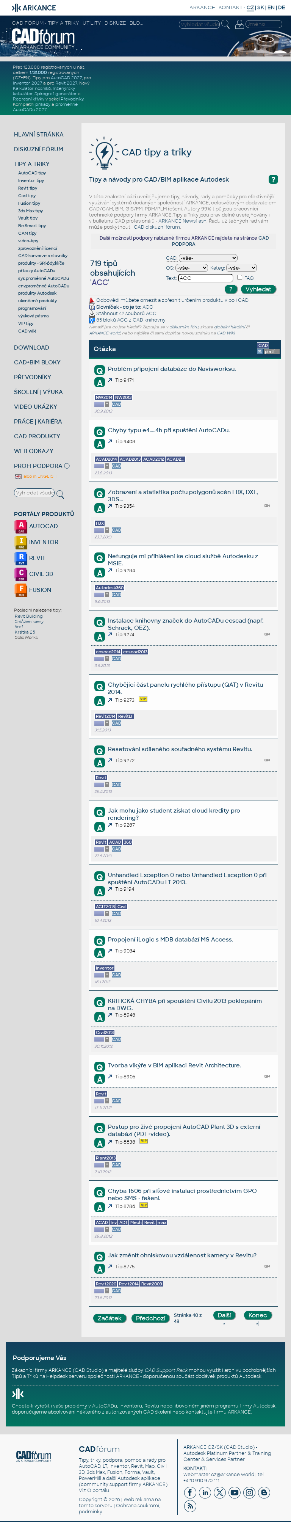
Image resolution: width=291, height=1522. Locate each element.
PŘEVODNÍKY (32, 377)
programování (32, 308)
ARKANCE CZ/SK (203, 1447)
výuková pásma (33, 316)
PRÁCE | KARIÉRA (38, 421)
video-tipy (28, 240)
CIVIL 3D (40, 573)
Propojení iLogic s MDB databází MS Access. (170, 939)
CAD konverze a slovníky (42, 255)
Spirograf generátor (55, 93)
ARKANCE (202, 7)
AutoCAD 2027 (66, 77)
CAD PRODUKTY (37, 436)
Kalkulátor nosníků (32, 88)
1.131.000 (38, 72)
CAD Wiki (226, 333)
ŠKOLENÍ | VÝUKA (38, 391)
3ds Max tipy (30, 210)
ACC (147, 307)
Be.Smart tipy (32, 225)
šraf (19, 626)
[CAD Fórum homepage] (43, 48)
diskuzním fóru (183, 327)
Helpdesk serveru (66, 1376)
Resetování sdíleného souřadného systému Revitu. (180, 749)
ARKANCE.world (104, 333)
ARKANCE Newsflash (182, 221)
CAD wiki (27, 331)
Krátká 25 (25, 632)
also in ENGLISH (39, 476)
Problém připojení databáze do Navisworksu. (172, 368)
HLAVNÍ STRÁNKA (39, 134)
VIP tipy (25, 323)
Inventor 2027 (27, 83)
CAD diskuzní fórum (157, 227)
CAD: (172, 258)
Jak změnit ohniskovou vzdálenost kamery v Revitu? (182, 1255)
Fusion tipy (29, 203)
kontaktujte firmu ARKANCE (218, 1412)
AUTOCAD (43, 526)
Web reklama (139, 1500)
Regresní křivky (28, 99)
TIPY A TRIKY (32, 164)
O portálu (98, 1490)
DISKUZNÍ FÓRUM (38, 149)
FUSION (39, 589)
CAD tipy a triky (155, 152)
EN (271, 7)
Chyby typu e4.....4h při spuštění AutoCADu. (169, 430)
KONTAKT (230, 7)
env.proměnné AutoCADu (43, 286)
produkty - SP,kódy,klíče (41, 263)
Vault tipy (28, 218)
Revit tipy (27, 188)
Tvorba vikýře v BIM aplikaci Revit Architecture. (174, 1065)
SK (260, 7)
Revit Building (29, 616)
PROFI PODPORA (38, 465)
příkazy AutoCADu (36, 270)
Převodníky (72, 99)
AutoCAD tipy (32, 173)
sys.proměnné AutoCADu (43, 278)
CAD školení (157, 1412)
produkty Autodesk (37, 293)
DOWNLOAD (31, 347)
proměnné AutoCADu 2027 (45, 107)
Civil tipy (27, 195)
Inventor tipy (31, 180)
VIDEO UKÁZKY (35, 406)
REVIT (36, 558)
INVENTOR (43, 542)
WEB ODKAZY (33, 451)
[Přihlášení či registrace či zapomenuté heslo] (239, 28)
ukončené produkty (37, 300)
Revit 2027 (66, 83)
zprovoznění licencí (37, 248)
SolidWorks (26, 637)
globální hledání (229, 327)
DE (281, 7)
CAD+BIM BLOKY (37, 362)
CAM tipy (27, 233)
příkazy (42, 104)
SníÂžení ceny (29, 621)
